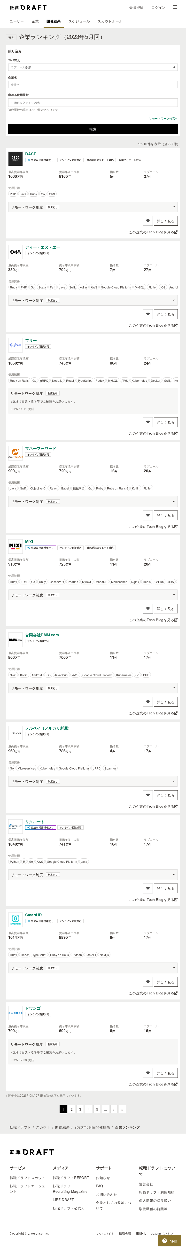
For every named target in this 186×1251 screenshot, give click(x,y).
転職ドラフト (20, 1127)
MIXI (29, 541)
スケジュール (79, 21)
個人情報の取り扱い (155, 1200)
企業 (35, 21)
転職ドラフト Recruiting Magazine (70, 1188)
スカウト (43, 1127)
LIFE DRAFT (63, 1199)
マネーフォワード (40, 448)
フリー (31, 340)
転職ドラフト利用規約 (157, 1192)
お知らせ (103, 1177)
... (105, 1109)
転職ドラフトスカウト (27, 1177)
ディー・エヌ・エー (42, 247)
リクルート (35, 821)
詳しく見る (166, 220)
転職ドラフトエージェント (27, 1188)
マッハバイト (105, 1233)
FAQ (99, 1185)
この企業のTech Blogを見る (151, 232)
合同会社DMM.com (42, 635)
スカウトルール (110, 21)
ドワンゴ (33, 1008)
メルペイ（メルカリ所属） (48, 728)
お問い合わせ (106, 1194)
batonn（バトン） (163, 1233)
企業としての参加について (114, 1205)
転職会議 (125, 1233)
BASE (30, 154)
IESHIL (141, 1233)
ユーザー (17, 21)
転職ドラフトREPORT (71, 1177)
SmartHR (33, 915)
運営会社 (146, 1183)
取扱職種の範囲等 (153, 1208)
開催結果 (53, 21)
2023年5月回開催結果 (92, 1127)
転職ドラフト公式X (68, 1208)
